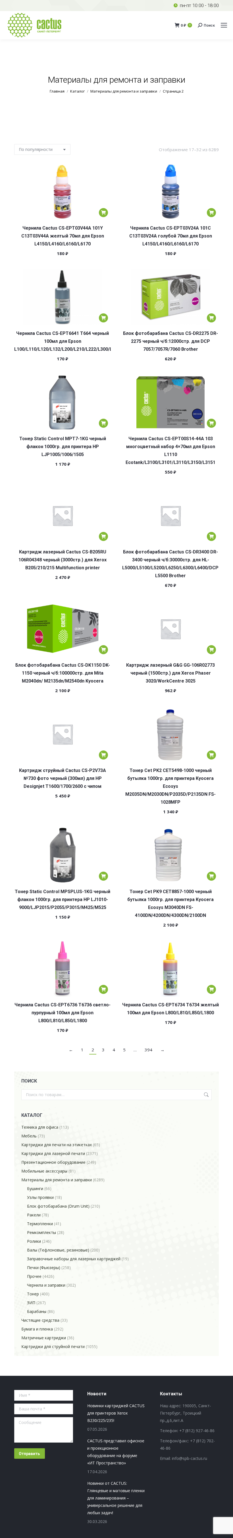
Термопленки (40, 1223)
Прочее (34, 1276)
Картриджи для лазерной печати (53, 1153)
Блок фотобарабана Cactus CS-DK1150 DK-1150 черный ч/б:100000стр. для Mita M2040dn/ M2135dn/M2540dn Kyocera (62, 673)
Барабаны (36, 1311)
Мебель (29, 1136)
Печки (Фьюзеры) (43, 1267)
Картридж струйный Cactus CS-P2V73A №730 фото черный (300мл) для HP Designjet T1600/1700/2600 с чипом (62, 778)
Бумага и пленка (37, 1329)
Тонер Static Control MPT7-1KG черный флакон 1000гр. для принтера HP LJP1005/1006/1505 (62, 446)
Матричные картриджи (43, 1337)
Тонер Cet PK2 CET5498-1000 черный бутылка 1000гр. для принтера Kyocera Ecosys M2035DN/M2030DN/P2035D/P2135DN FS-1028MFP (170, 786)
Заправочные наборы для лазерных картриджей (73, 1258)
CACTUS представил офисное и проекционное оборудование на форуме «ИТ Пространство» (115, 1452)
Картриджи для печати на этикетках (56, 1144)
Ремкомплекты (41, 1232)
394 (148, 1050)
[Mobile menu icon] (223, 25)
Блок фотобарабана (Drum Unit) (58, 1206)
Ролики (34, 1241)
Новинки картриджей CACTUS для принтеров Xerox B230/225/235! (116, 1413)
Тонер (33, 1294)
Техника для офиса (39, 1127)
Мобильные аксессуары (44, 1171)
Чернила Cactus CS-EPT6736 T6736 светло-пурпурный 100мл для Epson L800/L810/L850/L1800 (62, 1012)
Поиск (206, 1094)
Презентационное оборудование (53, 1162)
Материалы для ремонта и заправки (56, 1179)
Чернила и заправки (46, 1285)
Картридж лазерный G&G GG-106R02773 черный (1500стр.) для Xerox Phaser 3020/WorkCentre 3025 (170, 673)
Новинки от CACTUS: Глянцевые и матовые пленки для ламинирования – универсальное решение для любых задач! (116, 1498)
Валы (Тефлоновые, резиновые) (58, 1250)
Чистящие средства (40, 1320)
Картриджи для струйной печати (53, 1346)
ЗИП (31, 1302)
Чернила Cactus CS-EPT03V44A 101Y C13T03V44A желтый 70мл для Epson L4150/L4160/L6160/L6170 (62, 236)
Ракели (34, 1215)
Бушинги (35, 1188)
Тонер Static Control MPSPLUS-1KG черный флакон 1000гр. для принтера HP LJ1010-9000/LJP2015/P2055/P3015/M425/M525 (62, 899)
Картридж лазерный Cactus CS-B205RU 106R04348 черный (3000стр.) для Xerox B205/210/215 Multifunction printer (62, 559)
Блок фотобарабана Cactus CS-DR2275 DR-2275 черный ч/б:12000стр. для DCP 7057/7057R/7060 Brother (170, 341)
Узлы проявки (40, 1197)
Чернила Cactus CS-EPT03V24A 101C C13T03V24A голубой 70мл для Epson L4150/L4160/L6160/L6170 (170, 236)
